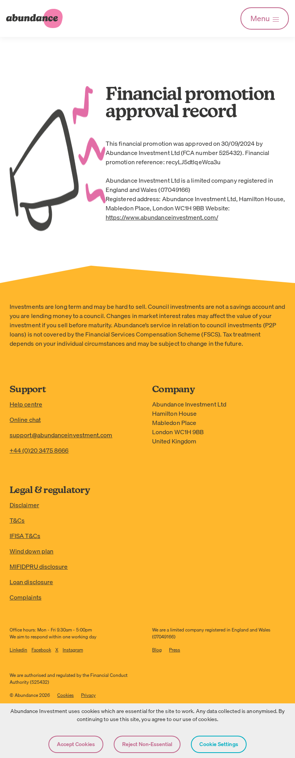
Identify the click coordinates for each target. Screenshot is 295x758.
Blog (157, 649)
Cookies (65, 695)
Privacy (88, 695)
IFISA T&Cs (25, 535)
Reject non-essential (147, 744)
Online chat (25, 419)
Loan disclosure (31, 581)
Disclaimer (24, 505)
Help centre (26, 404)
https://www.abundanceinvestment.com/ (162, 217)
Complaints (25, 597)
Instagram (73, 649)
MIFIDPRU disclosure (39, 566)
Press (174, 649)
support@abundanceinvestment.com (61, 435)
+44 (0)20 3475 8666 (39, 450)
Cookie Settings (218, 744)
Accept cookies (76, 744)
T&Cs (17, 520)
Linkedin (18, 649)
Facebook (41, 649)
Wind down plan (31, 551)
